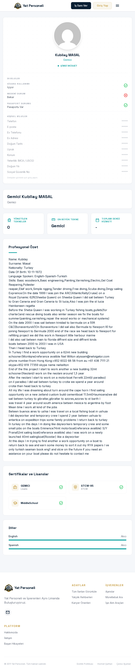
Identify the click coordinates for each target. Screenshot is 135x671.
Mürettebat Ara (114, 597)
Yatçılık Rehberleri (82, 597)
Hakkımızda (11, 632)
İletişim (8, 637)
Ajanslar (109, 591)
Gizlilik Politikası (85, 664)
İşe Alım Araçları (114, 602)
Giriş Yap (102, 5)
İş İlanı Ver (81, 5)
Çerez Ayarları (124, 664)
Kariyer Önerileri (81, 602)
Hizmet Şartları (104, 664)
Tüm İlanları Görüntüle (84, 591)
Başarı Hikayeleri (14, 643)
